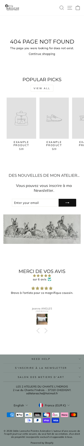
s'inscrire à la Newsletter (41, 367)
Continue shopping (42, 54)
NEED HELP (41, 358)
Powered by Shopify (42, 442)
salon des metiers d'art (41, 377)
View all (42, 88)
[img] (42, 275)
